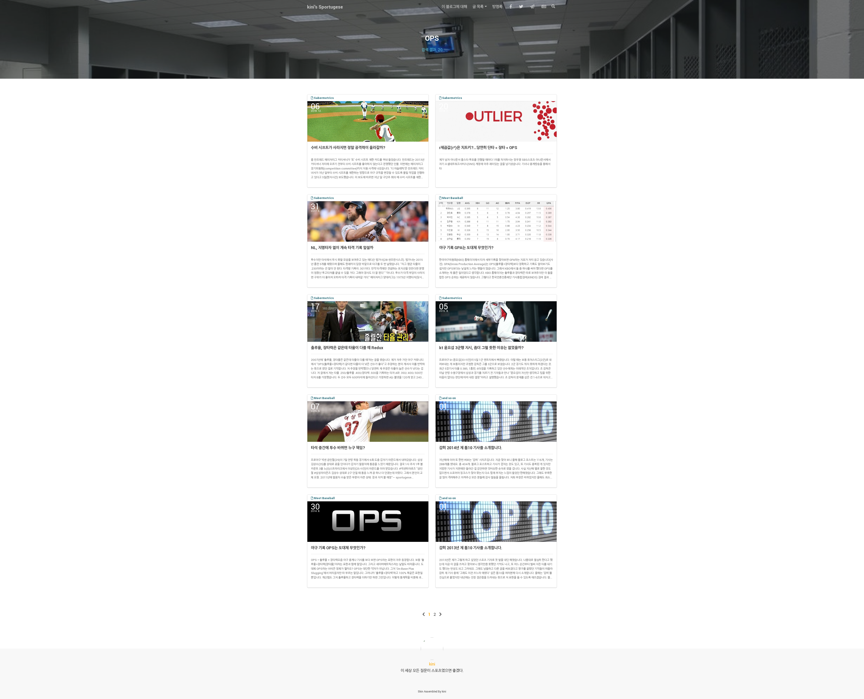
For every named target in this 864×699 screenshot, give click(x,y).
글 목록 (478, 6)
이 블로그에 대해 (454, 6)
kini (444, 691)
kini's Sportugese (325, 7)
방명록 (497, 6)
